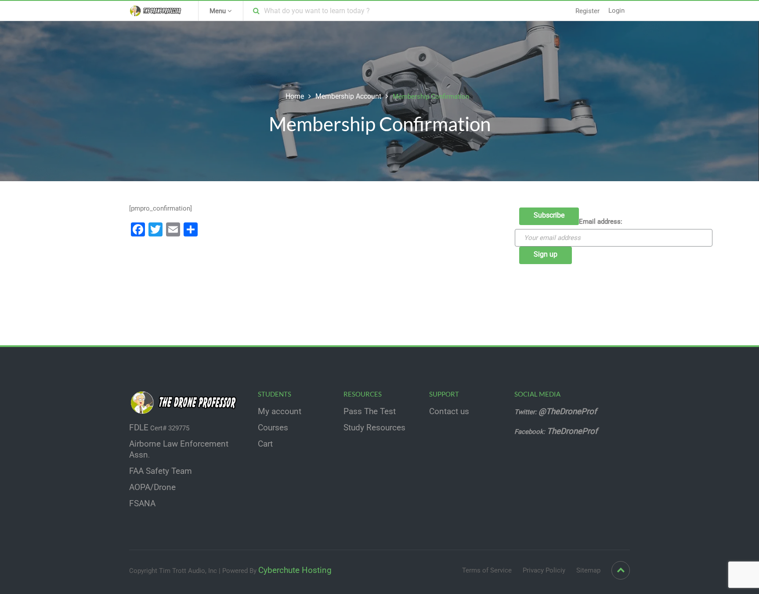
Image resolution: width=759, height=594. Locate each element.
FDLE (138, 428)
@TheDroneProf (569, 411)
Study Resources (374, 428)
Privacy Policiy (544, 570)
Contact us (449, 411)
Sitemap (588, 570)
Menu (219, 11)
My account (279, 411)
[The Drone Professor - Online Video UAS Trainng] (157, 10)
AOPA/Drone (152, 487)
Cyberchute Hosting (295, 570)
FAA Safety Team (160, 471)
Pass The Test (369, 411)
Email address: (600, 221)
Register (587, 11)
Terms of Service (487, 570)
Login (616, 10)
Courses (273, 428)
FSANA (142, 503)
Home (295, 96)
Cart (265, 444)
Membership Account (348, 96)
